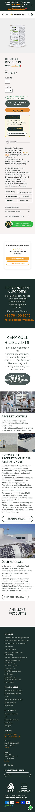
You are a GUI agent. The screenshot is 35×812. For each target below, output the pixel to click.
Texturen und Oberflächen (13, 699)
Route (6, 747)
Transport (7, 726)
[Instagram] (9, 765)
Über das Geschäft (11, 714)
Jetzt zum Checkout (17, 110)
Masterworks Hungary (18, 795)
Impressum (8, 723)
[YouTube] (12, 765)
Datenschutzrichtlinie (11, 720)
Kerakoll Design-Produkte (13, 690)
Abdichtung (8, 674)
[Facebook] (5, 765)
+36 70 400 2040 (16, 129)
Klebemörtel (8, 646)
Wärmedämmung (10, 649)
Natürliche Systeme (11, 666)
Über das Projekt (10, 702)
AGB (5, 717)
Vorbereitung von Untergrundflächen (17, 638)
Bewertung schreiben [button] (17, 259)
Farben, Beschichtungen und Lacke (16, 640)
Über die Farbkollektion (12, 693)
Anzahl (8, 87)
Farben (6, 696)
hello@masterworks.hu (16, 9)
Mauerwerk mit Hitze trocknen (15, 643)
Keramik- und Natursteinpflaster (15, 658)
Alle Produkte (9, 682)
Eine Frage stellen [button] (17, 263)
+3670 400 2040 (16, 4)
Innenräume (8, 705)
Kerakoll (14, 66)
